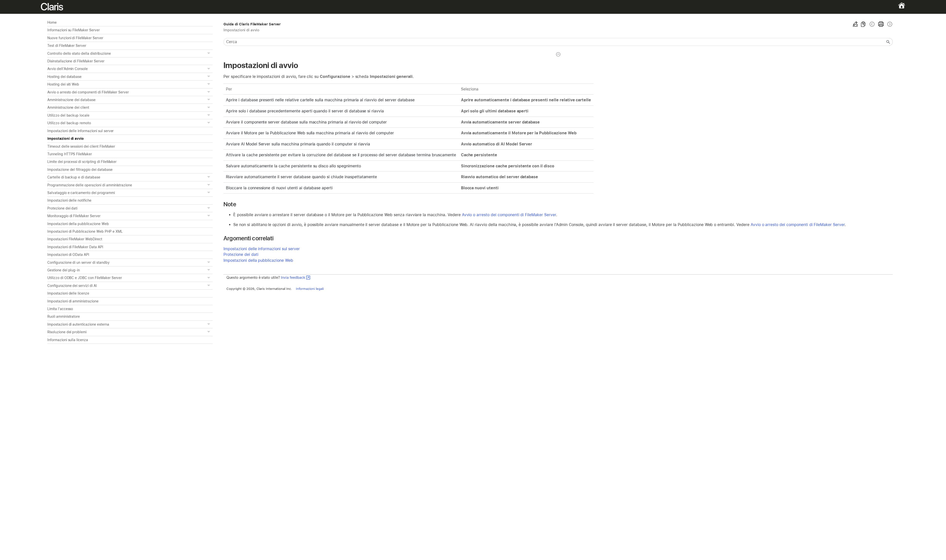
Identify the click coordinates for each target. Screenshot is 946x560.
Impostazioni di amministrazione (73, 301)
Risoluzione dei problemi (66, 332)
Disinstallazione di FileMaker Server (75, 61)
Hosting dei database (64, 77)
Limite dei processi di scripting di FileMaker (82, 162)
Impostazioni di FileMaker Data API (75, 247)
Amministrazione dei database (71, 100)
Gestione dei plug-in (63, 270)
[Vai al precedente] (872, 24)
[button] (209, 53)
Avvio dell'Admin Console (67, 69)
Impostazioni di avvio (65, 138)
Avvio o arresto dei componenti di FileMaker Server (88, 92)
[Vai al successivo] (889, 24)
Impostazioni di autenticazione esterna (78, 324)
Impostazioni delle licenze (68, 293)
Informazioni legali (310, 289)
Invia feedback (293, 277)
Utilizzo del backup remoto (69, 123)
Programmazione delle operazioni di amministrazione (89, 185)
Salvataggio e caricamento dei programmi (81, 193)
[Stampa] (881, 24)
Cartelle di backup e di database (73, 177)
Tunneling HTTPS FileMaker (69, 154)
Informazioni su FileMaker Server (73, 30)
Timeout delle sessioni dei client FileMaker (81, 146)
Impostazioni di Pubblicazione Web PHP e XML (85, 231)
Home (52, 22)
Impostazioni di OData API (68, 255)
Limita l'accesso (60, 309)
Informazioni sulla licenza (67, 340)
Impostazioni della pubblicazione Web (78, 224)
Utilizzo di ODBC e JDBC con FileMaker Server (84, 278)
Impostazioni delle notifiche (69, 200)
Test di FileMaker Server (66, 46)
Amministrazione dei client (68, 107)
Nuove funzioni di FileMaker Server (75, 38)
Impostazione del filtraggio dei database (80, 170)
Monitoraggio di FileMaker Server (74, 216)
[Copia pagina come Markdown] (863, 24)
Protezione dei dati (62, 208)
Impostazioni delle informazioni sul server (80, 131)
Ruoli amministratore (63, 316)
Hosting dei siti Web (63, 84)
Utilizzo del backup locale (68, 115)
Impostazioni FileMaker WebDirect (74, 239)
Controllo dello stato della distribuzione (79, 53)
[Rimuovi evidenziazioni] (855, 24)
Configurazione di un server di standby (78, 262)
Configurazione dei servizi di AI (72, 286)
